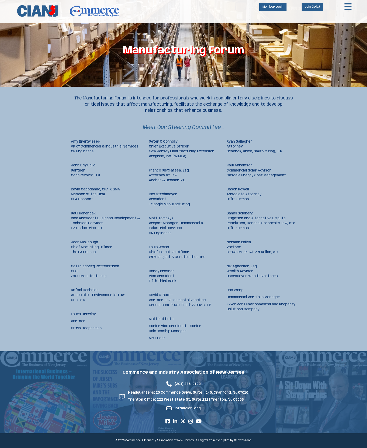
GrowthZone (242, 440)
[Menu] (348, 6)
